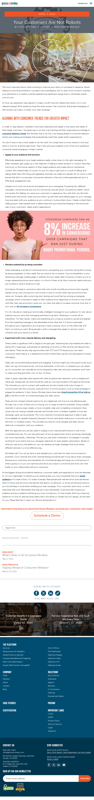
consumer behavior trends (14, 133)
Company (7, 672)
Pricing (51, 703)
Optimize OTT (54, 662)
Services (6, 648)
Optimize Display (55, 655)
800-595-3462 (9, 750)
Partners (6, 679)
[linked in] (59, 765)
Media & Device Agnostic (13, 655)
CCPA (50, 714)
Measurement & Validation (14, 651)
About (5, 682)
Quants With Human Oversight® (16, 665)
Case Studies (9, 703)
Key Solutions (53, 675)
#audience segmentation (10, 538)
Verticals (51, 693)
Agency (51, 682)
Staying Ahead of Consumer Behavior (25, 567)
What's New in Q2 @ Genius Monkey (24, 555)
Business (51, 686)
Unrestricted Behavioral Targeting (16, 658)
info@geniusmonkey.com (13, 752)
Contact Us (82, 3)
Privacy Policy (54, 721)
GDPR (50, 717)
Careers (6, 686)
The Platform (9, 644)
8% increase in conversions (29, 306)
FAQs (5, 675)
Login (50, 727)
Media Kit (52, 731)
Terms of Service (55, 724)
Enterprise (52, 679)
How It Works (53, 648)
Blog (5, 689)
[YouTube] (64, 765)
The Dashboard (54, 651)
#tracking (24, 538)
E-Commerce (53, 689)
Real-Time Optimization (13, 662)
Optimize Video (54, 658)
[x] (54, 765)
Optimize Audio (54, 665)
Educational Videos (56, 696)
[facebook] (49, 765)
